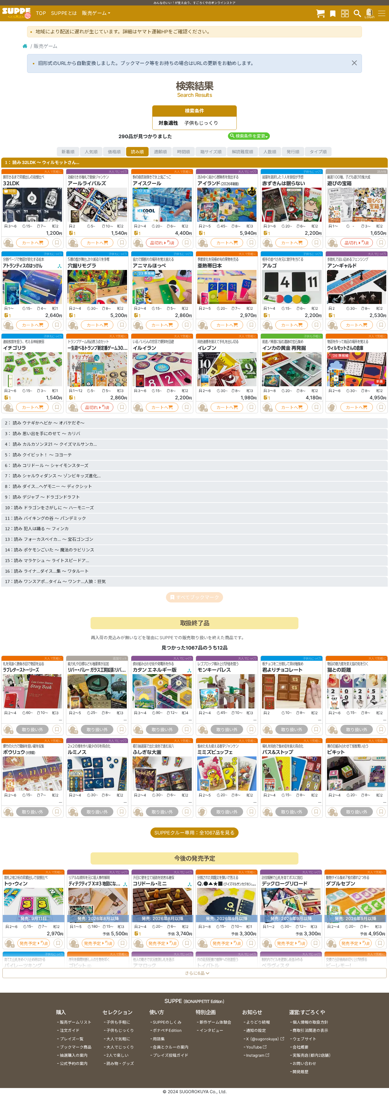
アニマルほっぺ (149, 265)
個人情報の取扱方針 (310, 1022)
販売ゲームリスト (75, 1022)
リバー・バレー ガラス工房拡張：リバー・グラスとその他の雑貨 (114, 669)
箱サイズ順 (211, 151)
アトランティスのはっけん (22, 265)
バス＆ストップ (277, 752)
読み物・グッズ (120, 1063)
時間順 (183, 151)
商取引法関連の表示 (310, 1030)
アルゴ (269, 265)
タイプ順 (318, 151)
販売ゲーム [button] (94, 13)
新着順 (68, 151)
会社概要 (300, 1047)
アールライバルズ (87, 183)
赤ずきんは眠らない (283, 183)
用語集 (159, 1039)
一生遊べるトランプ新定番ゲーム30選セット (102, 348)
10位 (12, 191)
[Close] (354, 62)
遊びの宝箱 (339, 183)
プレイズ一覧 (72, 1039)
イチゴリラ (14, 348)
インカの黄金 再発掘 (284, 348)
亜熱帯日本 (210, 265)
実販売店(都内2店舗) (312, 1055)
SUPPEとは (64, 13)
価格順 (114, 151)
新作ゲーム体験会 (215, 1022)
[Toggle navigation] (382, 13)
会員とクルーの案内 (170, 1047)
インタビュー (211, 1030)
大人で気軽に (118, 1039)
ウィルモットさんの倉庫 (345, 348)
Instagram (255, 1055)
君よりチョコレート (282, 669)
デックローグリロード (284, 884)
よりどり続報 (258, 1022)
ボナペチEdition (167, 1030)
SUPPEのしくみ (167, 1022)
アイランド (209, 183)
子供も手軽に (118, 1022)
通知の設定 (256, 1030)
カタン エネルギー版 (155, 669)
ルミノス (77, 752)
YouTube (254, 1047)
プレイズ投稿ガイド (170, 1055)
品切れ (156, 242)
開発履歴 (300, 1071)
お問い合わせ (304, 1063)
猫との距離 (339, 669)
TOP (41, 13)
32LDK (11, 183)
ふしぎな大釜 (147, 752)
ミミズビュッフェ (215, 752)
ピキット (336, 752)
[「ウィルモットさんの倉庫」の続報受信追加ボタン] (332, 407)
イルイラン (144, 348)
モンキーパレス (214, 669)
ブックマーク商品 (75, 1047)
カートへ (30, 242)
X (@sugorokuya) (262, 1039)
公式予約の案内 (74, 1063)
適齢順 (160, 151)
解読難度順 (242, 151)
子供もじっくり (120, 1030)
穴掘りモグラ (82, 265)
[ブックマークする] (56, 242)
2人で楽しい (117, 1055)
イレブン (207, 348)
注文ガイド (70, 1030)
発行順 (293, 151)
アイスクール (147, 183)
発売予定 (27, 943)
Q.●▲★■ (210, 884)
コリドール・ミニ (150, 884)
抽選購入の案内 (74, 1055)
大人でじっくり (120, 1047)
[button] (249, 135)
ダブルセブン (340, 884)
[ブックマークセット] (332, 13)
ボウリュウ (14, 752)
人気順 (91, 151)
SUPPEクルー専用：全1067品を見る (194, 833)
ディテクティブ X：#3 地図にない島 (95, 884)
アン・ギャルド (341, 265)
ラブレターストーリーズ (21, 669)
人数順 (269, 151)
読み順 (137, 151)
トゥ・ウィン (15, 884)
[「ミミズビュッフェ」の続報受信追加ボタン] (202, 811)
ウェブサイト (304, 1039)
